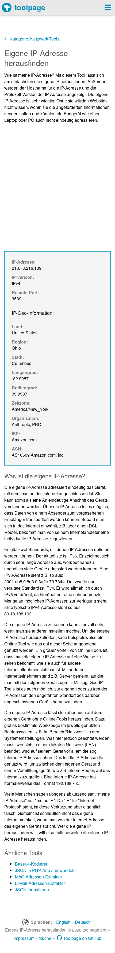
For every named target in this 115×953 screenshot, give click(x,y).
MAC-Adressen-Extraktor (38, 877)
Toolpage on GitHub (82, 938)
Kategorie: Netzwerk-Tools (34, 39)
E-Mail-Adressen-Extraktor (40, 883)
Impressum (24, 938)
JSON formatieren (32, 889)
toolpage (29, 7)
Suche (45, 938)
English (63, 922)
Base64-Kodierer (31, 864)
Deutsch (83, 922)
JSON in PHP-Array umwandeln (45, 870)
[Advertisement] (57, 185)
